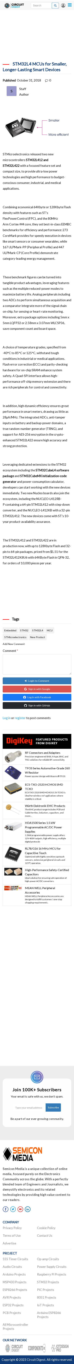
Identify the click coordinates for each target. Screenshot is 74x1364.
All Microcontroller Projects (15, 1327)
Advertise (9, 1243)
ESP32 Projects (13, 1305)
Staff (22, 89)
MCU (50, 630)
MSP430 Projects (14, 1282)
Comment (10, 651)
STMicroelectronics (15, 637)
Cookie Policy (46, 1228)
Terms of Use (12, 1235)
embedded (10, 630)
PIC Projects (45, 1290)
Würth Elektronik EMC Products (45, 805)
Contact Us (44, 1235)
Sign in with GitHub (39, 705)
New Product (37, 637)
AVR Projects (12, 1297)
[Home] (14, 5)
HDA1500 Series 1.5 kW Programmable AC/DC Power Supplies (43, 827)
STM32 (24, 630)
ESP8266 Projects (15, 1290)
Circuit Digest (36, 1359)
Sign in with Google (39, 688)
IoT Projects (45, 1305)
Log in (63, 5)
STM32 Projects (48, 1282)
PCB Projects (12, 1313)
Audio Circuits (12, 1267)
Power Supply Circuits (51, 1267)
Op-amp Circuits (48, 1259)
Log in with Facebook (39, 697)
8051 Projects (46, 1297)
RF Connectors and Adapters (42, 752)
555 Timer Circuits (15, 1259)
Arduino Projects (14, 1274)
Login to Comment (38, 680)
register (20, 718)
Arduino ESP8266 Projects (49, 1315)
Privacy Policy (12, 1228)
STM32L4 (37, 630)
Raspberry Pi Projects (51, 1274)
